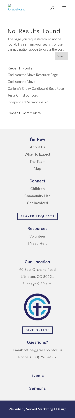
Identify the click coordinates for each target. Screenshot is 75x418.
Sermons (37, 388)
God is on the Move (21, 82)
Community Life (37, 196)
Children (37, 189)
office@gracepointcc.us (43, 350)
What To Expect (37, 154)
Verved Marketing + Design (46, 409)
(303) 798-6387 (43, 357)
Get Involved (37, 203)
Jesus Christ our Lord (23, 95)
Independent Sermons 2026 (28, 102)
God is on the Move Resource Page (33, 75)
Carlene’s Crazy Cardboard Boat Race (36, 88)
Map (37, 168)
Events (37, 375)
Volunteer (37, 236)
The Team (37, 161)
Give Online (38, 330)
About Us (37, 147)
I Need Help (37, 243)
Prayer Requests (37, 216)
